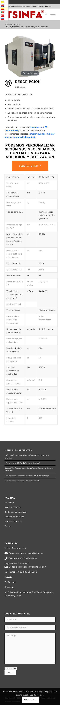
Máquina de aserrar (13, 521)
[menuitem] (44, 14)
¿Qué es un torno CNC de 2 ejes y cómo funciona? (22, 463)
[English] (4, 5)
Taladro (8, 526)
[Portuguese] (4, 12)
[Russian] (4, 19)
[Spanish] (4, 9)
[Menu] (51, 14)
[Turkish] (4, 15)
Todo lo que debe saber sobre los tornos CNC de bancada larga (27, 475)
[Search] (44, 14)
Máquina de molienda (14, 516)
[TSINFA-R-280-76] (25, 14)
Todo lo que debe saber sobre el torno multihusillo (22, 480)
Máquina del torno (13, 507)
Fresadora (9, 502)
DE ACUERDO (30, 699)
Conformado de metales (15, 512)
